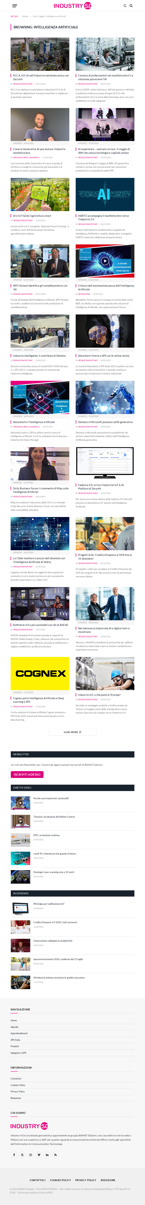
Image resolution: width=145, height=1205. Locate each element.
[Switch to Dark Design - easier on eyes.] (125, 5)
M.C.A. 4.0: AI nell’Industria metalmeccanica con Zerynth (41, 77)
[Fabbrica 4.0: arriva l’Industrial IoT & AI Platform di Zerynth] (105, 463)
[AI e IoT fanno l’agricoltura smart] (40, 194)
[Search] (131, 6)
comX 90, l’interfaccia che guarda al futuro (54, 853)
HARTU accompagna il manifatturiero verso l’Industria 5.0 (103, 217)
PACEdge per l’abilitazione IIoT (49, 903)
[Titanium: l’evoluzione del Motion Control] (20, 821)
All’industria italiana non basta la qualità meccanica (59, 977)
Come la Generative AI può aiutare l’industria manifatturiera (39, 150)
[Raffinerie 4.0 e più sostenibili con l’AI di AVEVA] (40, 603)
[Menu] (14, 6)
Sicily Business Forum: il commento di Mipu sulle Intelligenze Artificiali (41, 490)
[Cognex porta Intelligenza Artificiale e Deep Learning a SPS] (40, 673)
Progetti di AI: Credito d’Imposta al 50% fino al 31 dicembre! (105, 556)
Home (14, 1020)
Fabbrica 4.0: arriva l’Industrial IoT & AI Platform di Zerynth (101, 486)
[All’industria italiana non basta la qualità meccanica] (20, 982)
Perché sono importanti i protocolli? (51, 798)
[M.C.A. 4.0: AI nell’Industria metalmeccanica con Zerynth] (40, 54)
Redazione (84, 294)
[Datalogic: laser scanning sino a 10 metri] (20, 877)
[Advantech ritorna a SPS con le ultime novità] (105, 331)
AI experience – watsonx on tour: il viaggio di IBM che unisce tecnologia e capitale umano (104, 150)
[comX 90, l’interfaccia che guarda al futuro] (20, 858)
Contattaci (16, 1078)
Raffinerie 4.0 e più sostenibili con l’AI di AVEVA (40, 624)
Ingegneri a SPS (18, 1052)
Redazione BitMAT (23, 84)
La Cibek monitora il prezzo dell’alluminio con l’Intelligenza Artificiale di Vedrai (39, 560)
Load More (71, 732)
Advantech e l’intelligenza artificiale (34, 422)
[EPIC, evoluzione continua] (20, 840)
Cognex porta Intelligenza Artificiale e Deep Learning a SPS (38, 700)
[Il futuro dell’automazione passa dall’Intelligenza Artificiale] (105, 261)
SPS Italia (15, 1039)
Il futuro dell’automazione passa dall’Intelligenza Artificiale (106, 287)
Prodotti (15, 1046)
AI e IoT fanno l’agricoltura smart (32, 215)
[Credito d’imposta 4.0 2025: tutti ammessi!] (20, 927)
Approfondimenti (19, 1033)
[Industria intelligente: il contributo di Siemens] (40, 331)
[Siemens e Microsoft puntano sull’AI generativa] (105, 397)
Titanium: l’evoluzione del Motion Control (54, 816)
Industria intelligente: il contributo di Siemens (39, 355)
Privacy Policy (18, 1091)
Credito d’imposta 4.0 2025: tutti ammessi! (55, 922)
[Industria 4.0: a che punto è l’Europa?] (105, 673)
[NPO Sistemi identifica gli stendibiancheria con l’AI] (40, 261)
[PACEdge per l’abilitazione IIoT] (20, 908)
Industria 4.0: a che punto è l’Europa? (99, 694)
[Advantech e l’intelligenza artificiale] (40, 397)
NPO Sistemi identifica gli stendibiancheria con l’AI (40, 287)
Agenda (14, 1027)
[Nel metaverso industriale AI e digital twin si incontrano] (105, 603)
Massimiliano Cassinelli (26, 157)
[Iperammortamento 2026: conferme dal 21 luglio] (20, 964)
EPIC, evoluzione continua (46, 835)
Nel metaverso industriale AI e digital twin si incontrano (104, 630)
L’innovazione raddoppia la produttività (52, 940)
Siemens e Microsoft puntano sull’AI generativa (105, 422)
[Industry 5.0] (72, 5)
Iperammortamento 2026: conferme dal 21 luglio (58, 959)
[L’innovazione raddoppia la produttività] (20, 945)
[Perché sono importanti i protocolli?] (20, 803)
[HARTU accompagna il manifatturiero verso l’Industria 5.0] (105, 194)
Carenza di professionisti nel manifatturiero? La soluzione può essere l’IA (105, 77)
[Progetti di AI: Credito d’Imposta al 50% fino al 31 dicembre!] (105, 533)
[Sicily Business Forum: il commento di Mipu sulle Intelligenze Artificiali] (40, 463)
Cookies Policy (18, 1085)
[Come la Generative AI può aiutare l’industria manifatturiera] (40, 124)
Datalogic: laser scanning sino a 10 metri (53, 872)
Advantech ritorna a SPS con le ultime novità (103, 355)
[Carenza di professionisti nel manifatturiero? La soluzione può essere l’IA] (105, 54)
